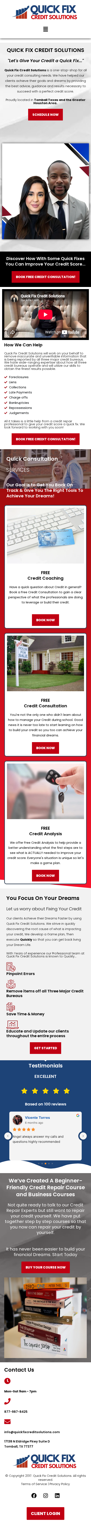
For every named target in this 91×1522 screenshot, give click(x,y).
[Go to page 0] (38, 1163)
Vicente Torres (37, 1117)
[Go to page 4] (52, 1163)
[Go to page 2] (45, 1163)
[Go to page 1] (42, 1163)
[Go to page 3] (49, 1163)
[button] (45, 29)
